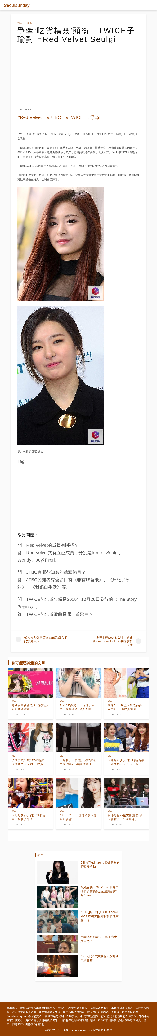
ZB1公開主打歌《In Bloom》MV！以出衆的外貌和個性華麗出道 (100, 916)
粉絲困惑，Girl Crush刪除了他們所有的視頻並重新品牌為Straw (99, 891)
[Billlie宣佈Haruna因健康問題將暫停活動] (57, 872)
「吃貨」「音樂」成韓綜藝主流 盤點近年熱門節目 (78, 762)
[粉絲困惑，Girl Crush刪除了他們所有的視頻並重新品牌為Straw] (57, 897)
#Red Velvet (29, 117)
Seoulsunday (17, 5)
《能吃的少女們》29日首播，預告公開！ (29, 817)
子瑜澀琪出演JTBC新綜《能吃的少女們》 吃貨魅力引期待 (29, 762)
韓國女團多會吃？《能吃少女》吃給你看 (30, 707)
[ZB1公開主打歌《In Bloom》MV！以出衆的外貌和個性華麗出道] (57, 921)
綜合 (29, 23)
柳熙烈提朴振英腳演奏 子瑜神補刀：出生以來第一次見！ (126, 817)
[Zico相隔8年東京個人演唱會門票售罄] (57, 966)
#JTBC (54, 117)
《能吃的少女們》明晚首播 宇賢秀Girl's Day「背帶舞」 (126, 762)
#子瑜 (94, 117)
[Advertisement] (78, 72)
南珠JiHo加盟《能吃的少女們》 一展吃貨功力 (125, 707)
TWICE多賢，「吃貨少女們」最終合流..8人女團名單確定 (77, 707)
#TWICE (74, 117)
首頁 (20, 23)
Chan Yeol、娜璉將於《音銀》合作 (78, 817)
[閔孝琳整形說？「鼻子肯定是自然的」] (57, 944)
